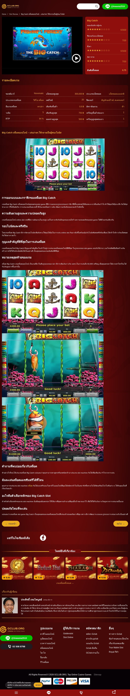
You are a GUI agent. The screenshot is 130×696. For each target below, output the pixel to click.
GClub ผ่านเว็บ (92, 653)
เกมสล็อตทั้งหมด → (65, 583)
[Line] (48, 693)
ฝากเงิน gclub (92, 639)
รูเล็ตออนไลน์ (46, 639)
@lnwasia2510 (118, 6)
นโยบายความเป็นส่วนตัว (23, 685)
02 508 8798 (18, 646)
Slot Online (68, 637)
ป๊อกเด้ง (43, 657)
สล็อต (30, 486)
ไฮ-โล (43, 653)
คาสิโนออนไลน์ (47, 634)
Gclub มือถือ (91, 648)
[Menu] (16, 693)
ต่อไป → (121, 524)
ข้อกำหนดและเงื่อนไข (118, 639)
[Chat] (114, 693)
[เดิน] (97, 6)
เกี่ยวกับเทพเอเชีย (116, 643)
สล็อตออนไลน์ (46, 648)
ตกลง (38, 685)
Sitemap (97, 675)
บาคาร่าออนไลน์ (47, 643)
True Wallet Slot (116, 648)
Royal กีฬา (114, 652)
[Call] (81, 693)
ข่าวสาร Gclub (115, 634)
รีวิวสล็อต (44, 662)
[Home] (12, 6)
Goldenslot (68, 633)
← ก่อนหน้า (10, 524)
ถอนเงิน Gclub (92, 643)
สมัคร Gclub (91, 634)
